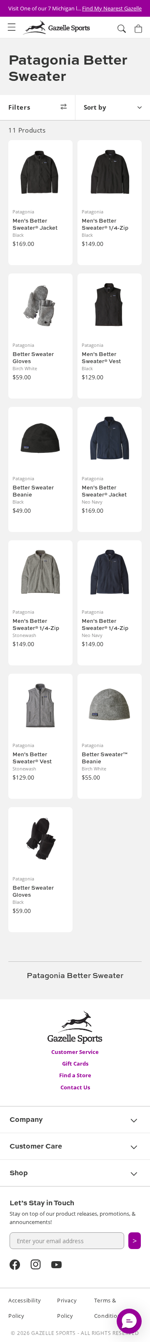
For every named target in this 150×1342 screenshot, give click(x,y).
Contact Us (75, 1087)
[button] (11, 27)
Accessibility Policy (24, 1308)
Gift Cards (75, 1063)
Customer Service (75, 1052)
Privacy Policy (67, 1308)
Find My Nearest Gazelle (112, 8)
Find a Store (75, 1075)
